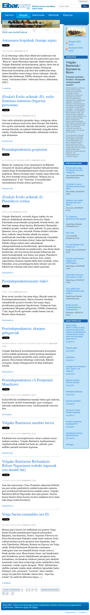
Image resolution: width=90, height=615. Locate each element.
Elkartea (68, 15)
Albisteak (53, 15)
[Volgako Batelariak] (76, 32)
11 (7, 593)
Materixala (38, 15)
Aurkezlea (70, 358)
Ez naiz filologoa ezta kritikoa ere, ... (75, 246)
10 (3, 593)
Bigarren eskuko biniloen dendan (73, 382)
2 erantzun (6, 88)
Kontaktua (82, 612)
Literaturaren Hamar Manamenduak (74, 435)
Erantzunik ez (7, 273)
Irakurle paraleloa (73, 402)
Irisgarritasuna (70, 612)
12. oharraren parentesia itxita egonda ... (76, 219)
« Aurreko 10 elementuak (11, 589)
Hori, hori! (70, 233)
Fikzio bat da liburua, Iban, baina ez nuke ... (75, 276)
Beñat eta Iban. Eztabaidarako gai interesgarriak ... (73, 307)
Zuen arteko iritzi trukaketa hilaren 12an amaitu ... (75, 291)
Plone (25, 607)
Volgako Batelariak (14, 32)
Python (35, 607)
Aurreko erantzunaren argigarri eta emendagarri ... (75, 260)
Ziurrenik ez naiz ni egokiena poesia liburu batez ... (75, 186)
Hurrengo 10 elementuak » (50, 589)
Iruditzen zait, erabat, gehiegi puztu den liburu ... (74, 202)
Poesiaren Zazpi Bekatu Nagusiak (73, 412)
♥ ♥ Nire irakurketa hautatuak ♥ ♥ (73, 424)
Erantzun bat (7, 141)
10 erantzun (7, 414)
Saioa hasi (83, 1)
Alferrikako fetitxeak (74, 393)
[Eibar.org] (16, 6)
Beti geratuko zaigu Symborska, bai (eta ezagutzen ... (74, 170)
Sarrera (9, 15)
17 (12, 593)
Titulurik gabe (71, 349)
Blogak (23, 15)
